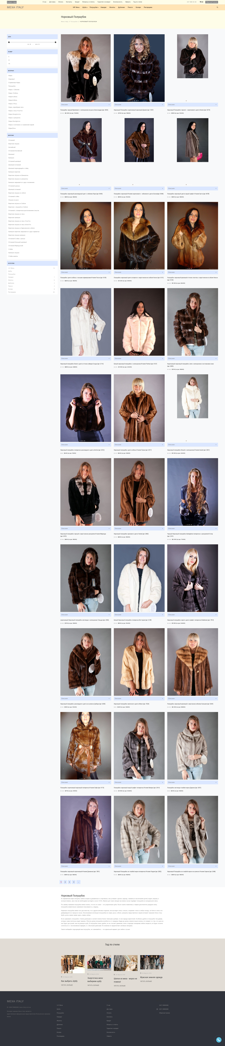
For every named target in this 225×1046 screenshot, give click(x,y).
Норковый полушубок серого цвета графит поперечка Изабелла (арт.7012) (190, 620)
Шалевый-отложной (14, 165)
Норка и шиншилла (14, 118)
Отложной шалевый (14, 161)
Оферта (127, 2)
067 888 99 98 (191, 2)
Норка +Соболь (13, 93)
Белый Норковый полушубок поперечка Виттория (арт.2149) (132, 620)
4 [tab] (84, 100)
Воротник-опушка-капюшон (16, 235)
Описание (64, 104)
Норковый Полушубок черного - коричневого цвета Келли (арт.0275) (188, 110)
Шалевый (11, 154)
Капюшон (11, 158)
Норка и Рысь (12, 103)
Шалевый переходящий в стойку (18, 168)
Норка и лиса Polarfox (15, 111)
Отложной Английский (15, 151)
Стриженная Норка (14, 82)
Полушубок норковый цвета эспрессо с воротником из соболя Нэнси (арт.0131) (139, 277)
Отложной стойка (13, 196)
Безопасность (117, 2)
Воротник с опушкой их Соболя (18, 207)
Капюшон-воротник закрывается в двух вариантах (23, 231)
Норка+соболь (12, 96)
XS (9, 63)
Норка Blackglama (14, 121)
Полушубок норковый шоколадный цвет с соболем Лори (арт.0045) (81, 194)
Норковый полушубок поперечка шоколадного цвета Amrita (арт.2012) (82, 450)
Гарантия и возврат (103, 2)
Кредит (77, 2)
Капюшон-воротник (14, 172)
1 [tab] (79, 100)
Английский (11, 147)
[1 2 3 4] (85, 68)
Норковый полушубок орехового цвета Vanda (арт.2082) (131, 534)
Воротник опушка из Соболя (17, 203)
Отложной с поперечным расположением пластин (23, 210)
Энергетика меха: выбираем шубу (95, 979)
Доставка (52, 2)
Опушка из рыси (13, 200)
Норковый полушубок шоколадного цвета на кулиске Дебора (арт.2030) (82, 704)
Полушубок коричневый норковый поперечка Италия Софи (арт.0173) (82, 788)
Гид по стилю (137, 2)
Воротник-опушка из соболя (17, 193)
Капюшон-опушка (13, 253)
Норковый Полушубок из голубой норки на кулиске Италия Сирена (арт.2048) (191, 871)
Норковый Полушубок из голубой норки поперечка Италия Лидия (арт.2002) (137, 871)
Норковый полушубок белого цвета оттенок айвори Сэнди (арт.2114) (81, 364)
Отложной (11, 140)
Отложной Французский (15, 245)
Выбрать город (11, 2)
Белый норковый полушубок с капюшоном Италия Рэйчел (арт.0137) (135, 364)
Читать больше (67, 985)
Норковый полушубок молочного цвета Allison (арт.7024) (131, 704)
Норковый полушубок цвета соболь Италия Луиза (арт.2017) (133, 450)
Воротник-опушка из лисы (16, 214)
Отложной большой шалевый (17, 242)
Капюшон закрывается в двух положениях (21, 182)
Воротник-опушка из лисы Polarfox (19, 221)
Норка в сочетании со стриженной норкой (21, 125)
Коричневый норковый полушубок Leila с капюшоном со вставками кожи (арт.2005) (190, 365)
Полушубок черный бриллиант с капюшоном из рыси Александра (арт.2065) (84, 110)
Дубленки (121, 7)
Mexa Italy (64, 21)
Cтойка (10, 249)
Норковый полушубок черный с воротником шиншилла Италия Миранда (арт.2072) (83, 535)
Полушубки (94, 7)
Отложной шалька (14, 186)
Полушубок (11, 86)
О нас (44, 2)
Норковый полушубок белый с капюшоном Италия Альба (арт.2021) (188, 450)
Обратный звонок (211, 2)
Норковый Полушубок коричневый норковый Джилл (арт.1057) (133, 110)
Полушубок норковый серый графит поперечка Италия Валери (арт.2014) (137, 788)
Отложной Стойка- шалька (16, 238)
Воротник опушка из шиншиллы (18, 179)
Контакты (69, 2)
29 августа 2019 (67, 977)
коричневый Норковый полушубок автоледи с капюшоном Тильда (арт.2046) (84, 620)
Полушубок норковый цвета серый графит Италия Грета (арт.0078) (188, 194)
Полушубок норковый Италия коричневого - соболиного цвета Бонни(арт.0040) (138, 194)
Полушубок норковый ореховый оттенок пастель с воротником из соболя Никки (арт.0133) (192, 279)
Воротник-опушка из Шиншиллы (18, 175)
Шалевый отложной (14, 189)
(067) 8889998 (163, 1005)
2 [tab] (81, 100)
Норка (10, 75)
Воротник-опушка (13, 144)
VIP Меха (76, 7)
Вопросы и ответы (88, 2)
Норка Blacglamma (14, 114)
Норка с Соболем (13, 89)
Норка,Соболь (12, 100)
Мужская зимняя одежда (151, 977)
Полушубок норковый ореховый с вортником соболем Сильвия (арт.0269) (190, 704)
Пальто (130, 7)
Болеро (138, 7)
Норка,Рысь (12, 128)
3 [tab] (82, 100)
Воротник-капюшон (14, 217)
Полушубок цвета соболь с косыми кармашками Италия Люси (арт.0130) (83, 277)
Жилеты (112, 7)
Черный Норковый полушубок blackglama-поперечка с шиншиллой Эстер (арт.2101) (190, 535)
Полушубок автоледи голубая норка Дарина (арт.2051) (184, 788)
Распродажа (148, 7)
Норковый (11, 79)
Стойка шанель (13, 256)
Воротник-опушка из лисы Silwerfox (19, 224)
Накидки (103, 7)
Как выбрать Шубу (69, 981)
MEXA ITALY (15, 7)
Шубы (84, 7)
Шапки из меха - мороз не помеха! (125, 980)
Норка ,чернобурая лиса (15, 107)
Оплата (60, 2)
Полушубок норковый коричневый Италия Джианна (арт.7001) (80, 871)
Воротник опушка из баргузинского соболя (21, 228)
